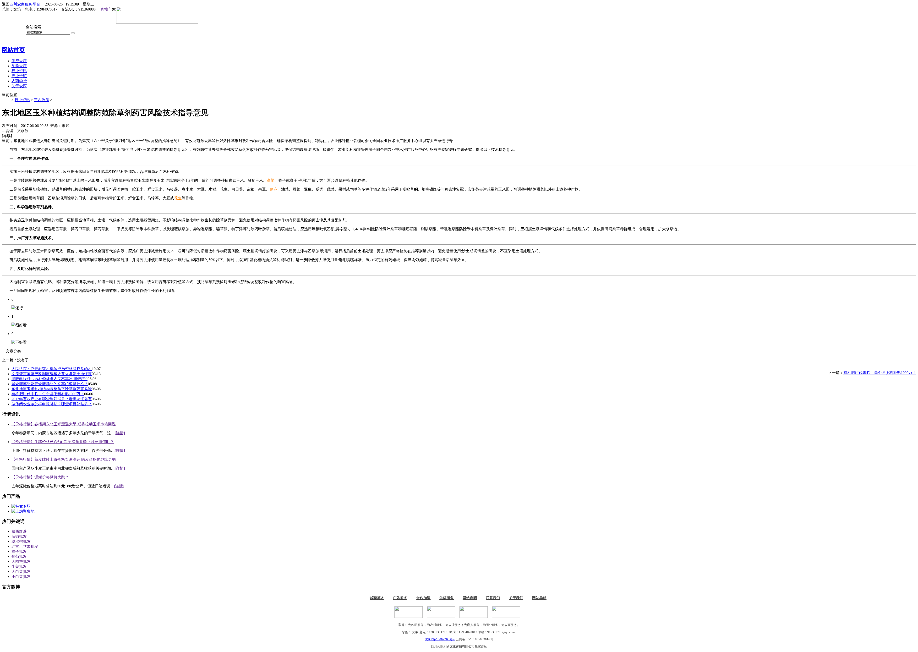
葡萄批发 (19, 556)
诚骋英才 (377, 598)
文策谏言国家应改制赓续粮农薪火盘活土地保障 (51, 374)
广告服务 (400, 598)
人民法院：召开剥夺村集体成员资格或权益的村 (51, 369)
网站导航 (539, 598)
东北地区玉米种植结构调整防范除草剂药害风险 (51, 389)
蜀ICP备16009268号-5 (440, 639)
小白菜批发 (21, 577)
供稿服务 (446, 598)
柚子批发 (19, 551)
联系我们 (493, 598)
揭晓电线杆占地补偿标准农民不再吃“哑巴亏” (49, 379)
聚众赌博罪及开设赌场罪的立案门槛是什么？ (49, 384)
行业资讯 (22, 100)
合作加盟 (423, 598)
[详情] (120, 433)
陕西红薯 (19, 531)
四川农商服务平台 (25, 4)
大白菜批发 (21, 572)
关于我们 (516, 598)
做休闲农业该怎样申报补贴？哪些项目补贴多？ (51, 404)
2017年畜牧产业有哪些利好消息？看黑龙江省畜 (51, 399)
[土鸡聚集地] (22, 511)
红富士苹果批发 (24, 546)
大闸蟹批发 (21, 561)
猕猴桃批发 (21, 541)
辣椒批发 (19, 536)
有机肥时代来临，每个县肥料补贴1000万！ (879, 373)
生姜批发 (19, 566)
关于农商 (19, 86)
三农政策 (41, 100)
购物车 (106, 9)
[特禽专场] (21, 506)
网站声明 (470, 598)
